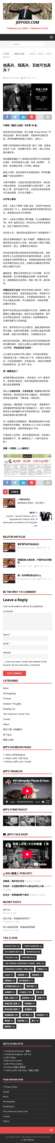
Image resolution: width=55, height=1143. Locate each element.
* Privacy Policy (10, 1086)
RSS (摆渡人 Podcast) (19, 873)
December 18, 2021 (27, 547)
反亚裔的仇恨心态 (13, 986)
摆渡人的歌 (8, 739)
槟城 (41, 997)
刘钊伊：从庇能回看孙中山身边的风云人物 (23, 886)
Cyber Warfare (33, 946)
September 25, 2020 (28, 579)
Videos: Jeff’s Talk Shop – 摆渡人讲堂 (22, 1070)
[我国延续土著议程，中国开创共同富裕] (9, 563)
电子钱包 (27, 1015)
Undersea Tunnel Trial (19, 969)
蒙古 (35, 1020)
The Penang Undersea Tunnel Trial (24, 963)
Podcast (7, 698)
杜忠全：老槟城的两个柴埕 (16, 894)
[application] (27, 791)
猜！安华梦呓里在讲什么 (29, 575)
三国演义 (42, 969)
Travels (6, 719)
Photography (9, 693)
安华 (39, 992)
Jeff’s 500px (10, 1057)
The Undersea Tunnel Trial (16, 713)
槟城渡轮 (30, 1003)
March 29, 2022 (12, 77)
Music (6, 688)
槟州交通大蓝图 (12, 1009)
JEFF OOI (27, 77)
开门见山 (7, 734)
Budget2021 (12, 946)
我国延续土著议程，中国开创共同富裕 (35, 561)
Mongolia (33, 951)
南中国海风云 (26, 980)
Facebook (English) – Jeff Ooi (18, 1054)
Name (6, 634)
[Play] (7, 801)
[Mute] (43, 801)
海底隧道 (30, 1009)
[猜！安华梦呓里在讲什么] (9, 578)
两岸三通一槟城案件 (12, 729)
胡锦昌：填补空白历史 (13, 880)
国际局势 (31, 986)
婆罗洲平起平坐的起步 (28, 544)
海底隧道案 (11, 1015)
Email (6, 643)
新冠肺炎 (27, 997)
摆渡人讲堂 (11, 997)
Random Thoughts (12, 703)
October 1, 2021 (26, 566)
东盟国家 (22, 974)
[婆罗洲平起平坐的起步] (9, 547)
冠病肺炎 (10, 980)
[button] (50, 37)
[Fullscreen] (48, 801)
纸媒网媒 (22, 1020)
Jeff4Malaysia (18, 754)
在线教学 (10, 992)
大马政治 (14, 491)
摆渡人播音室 (20, 1067)
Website (7, 652)
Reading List (9, 708)
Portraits (28, 957)
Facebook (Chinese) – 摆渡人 (18, 1051)
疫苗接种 (42, 1015)
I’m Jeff (6, 1091)
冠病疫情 (37, 974)
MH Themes (29, 1140)
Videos (6, 724)
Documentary (13, 951)
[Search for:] (27, 44)
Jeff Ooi (6, 909)
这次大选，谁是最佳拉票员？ (17, 918)
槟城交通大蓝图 (12, 1003)
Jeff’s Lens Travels (23, 761)
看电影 (9, 1020)
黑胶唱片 (10, 1026)
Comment (8, 611)
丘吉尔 (9, 974)
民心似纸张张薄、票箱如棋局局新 (19, 926)
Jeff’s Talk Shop (20, 758)
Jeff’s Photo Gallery (14, 1063)
